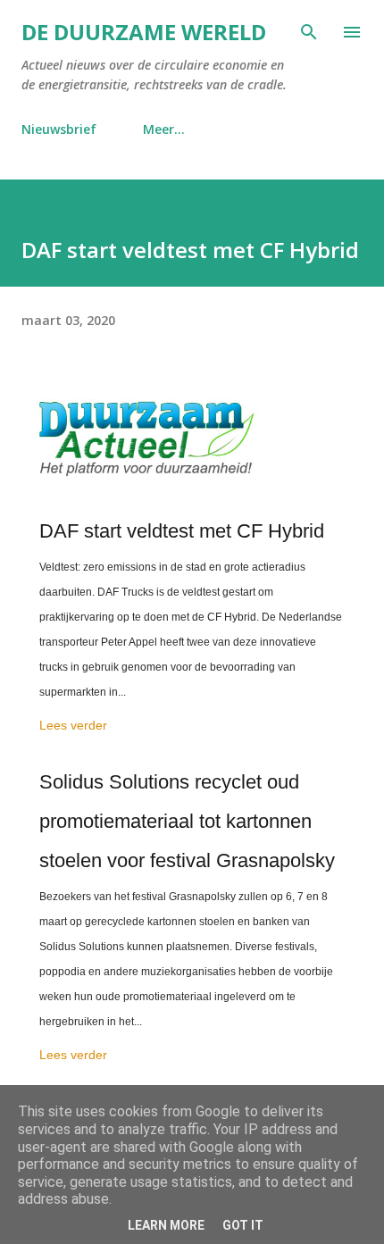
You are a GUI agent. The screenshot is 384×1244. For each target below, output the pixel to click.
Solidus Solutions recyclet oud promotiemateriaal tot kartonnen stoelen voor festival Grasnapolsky (187, 821)
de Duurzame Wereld (143, 31)
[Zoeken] (309, 32)
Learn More (166, 1225)
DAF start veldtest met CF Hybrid (181, 531)
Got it (242, 1225)
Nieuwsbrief (58, 129)
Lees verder (73, 725)
